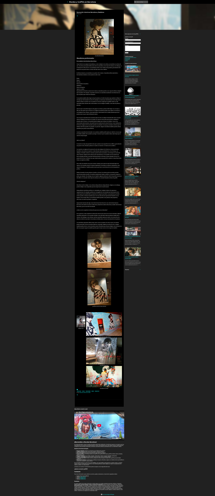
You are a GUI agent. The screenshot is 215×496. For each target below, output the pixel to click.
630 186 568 (83, 476)
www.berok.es (83, 478)
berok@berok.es (82, 477)
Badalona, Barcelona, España (85, 392)
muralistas (97, 391)
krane (93, 391)
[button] (77, 16)
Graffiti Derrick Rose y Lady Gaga (131, 196)
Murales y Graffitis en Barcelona (82, 2)
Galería (126, 60)
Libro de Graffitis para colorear (131, 157)
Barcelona (79, 391)
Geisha (83, 391)
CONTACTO (127, 59)
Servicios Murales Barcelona (130, 57)
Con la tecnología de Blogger (108, 494)
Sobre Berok (127, 58)
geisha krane (88, 391)
